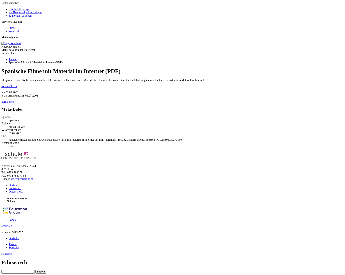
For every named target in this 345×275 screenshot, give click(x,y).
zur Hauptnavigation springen (25, 12)
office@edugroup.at (21, 178)
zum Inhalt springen (20, 9)
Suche (12, 27)
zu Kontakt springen (20, 15)
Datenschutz (16, 191)
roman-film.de (9, 86)
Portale (13, 219)
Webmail (14, 31)
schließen (6, 225)
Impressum (15, 188)
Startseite (14, 185)
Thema (13, 59)
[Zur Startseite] (11, 43)
